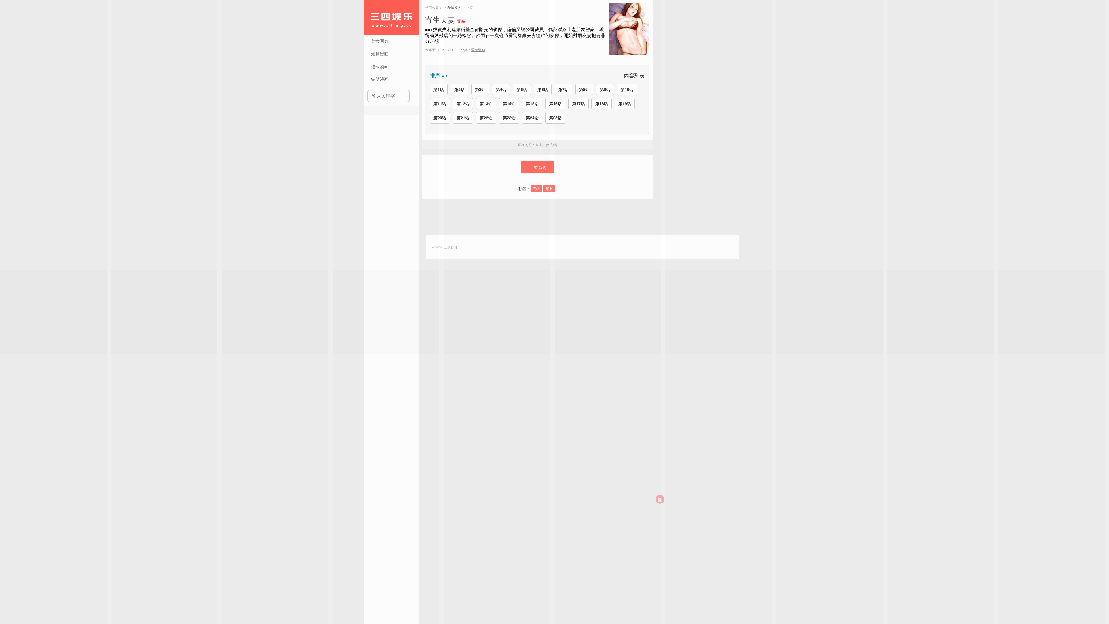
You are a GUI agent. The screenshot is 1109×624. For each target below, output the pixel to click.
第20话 (439, 117)
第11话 (439, 103)
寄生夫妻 (440, 19)
